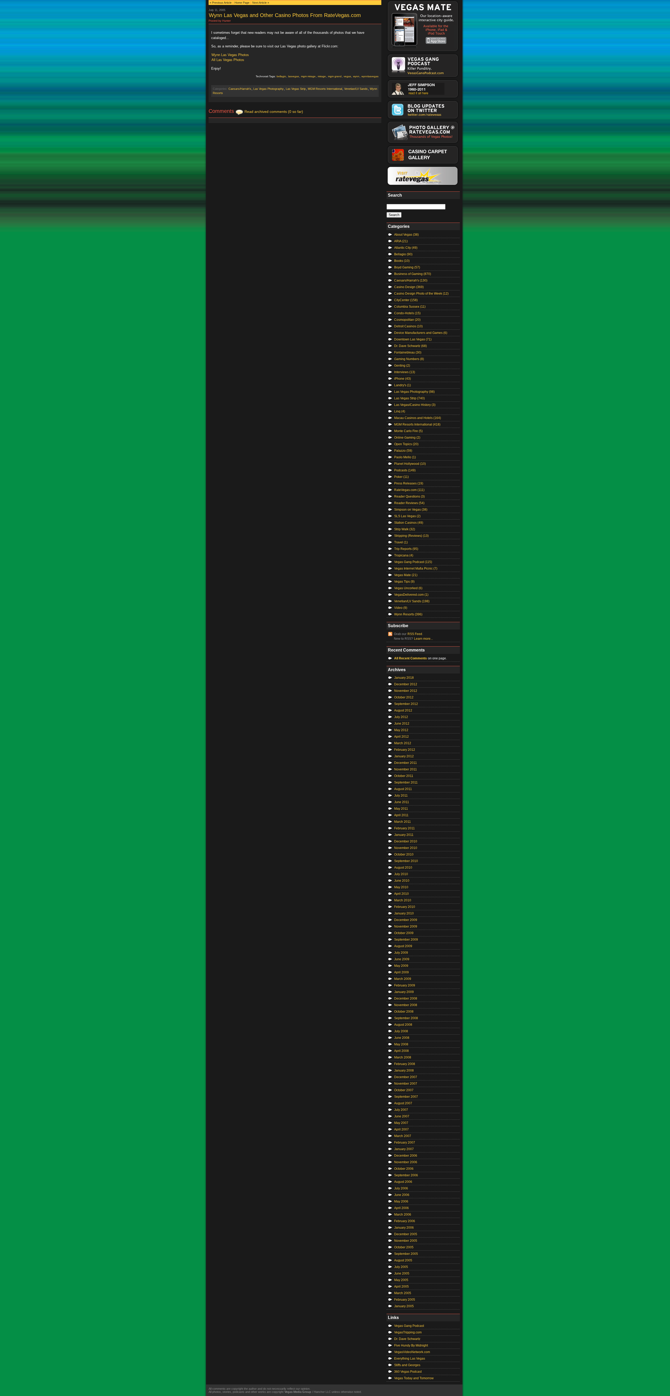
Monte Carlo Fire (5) (408, 431)
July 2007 (401, 1110)
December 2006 (405, 1155)
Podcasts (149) (405, 470)
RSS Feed (414, 634)
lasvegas (293, 76)
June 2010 (401, 880)
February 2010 (404, 907)
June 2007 (401, 1116)
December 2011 (405, 763)
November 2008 (405, 1005)
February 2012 (404, 750)
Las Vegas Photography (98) (414, 392)
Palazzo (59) (403, 451)
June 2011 (401, 802)
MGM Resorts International (325, 88)
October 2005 (404, 1247)
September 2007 (406, 1097)
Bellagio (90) (403, 254)
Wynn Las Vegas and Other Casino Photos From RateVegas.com (285, 15)
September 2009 (406, 939)
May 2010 (401, 887)
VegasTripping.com (408, 1332)
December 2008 (405, 998)
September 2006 (406, 1175)
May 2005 (401, 1280)
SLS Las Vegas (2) (407, 516)
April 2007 (401, 1129)
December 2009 (405, 920)
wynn (356, 76)
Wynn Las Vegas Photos (230, 55)
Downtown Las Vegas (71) (413, 339)
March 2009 (402, 979)
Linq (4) (399, 411)
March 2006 (402, 1214)
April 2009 (401, 972)
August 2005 (403, 1260)
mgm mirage (308, 76)
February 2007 (404, 1142)
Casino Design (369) (409, 287)
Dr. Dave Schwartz (407, 1339)
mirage (322, 76)
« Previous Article (221, 2)
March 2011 (402, 822)
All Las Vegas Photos (227, 60)
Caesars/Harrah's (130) (410, 280)
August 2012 (403, 710)
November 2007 (405, 1083)
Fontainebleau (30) (407, 352)
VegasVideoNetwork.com (412, 1352)
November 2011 (405, 769)
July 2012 (401, 717)
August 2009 (403, 946)
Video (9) (400, 608)
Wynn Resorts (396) (408, 614)
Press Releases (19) (408, 483)
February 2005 (404, 1299)
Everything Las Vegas (409, 1358)
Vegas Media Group (297, 1391)
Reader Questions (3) (409, 496)
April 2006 (401, 1208)
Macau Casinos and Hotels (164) (417, 418)
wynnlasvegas (369, 76)
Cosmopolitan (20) (407, 320)
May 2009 (401, 966)
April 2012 (401, 736)
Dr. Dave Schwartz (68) (410, 346)
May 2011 (401, 808)
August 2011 (403, 789)
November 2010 (405, 848)
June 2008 (401, 1038)
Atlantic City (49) (405, 248)
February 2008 (404, 1064)
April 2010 (401, 894)
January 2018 (404, 678)
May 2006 (401, 1201)
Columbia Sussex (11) (410, 306)
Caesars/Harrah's (239, 88)
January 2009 (404, 992)
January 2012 (404, 756)
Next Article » (260, 2)
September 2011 (406, 782)
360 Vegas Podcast (408, 1371)
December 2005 (405, 1234)
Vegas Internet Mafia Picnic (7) (415, 568)
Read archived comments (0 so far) (273, 111)
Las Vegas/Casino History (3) (415, 405)
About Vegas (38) (406, 234)
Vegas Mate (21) (405, 575)
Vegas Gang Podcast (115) (413, 562)
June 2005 (401, 1273)
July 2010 (401, 874)
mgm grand (335, 76)
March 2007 (402, 1136)
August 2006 (403, 1182)
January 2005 (404, 1306)
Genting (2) (402, 365)
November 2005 (405, 1241)
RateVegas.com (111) (409, 490)
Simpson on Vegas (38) (410, 509)
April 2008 (401, 1051)
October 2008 (404, 1011)
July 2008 (401, 1031)
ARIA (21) (401, 241)
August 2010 (403, 867)
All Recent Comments (410, 658)
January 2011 (404, 835)
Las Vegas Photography (268, 88)
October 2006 (404, 1169)
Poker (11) (401, 477)
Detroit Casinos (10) (408, 326)
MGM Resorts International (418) (417, 424)
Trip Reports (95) (406, 549)
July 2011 (401, 795)
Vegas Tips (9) (404, 581)
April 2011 (401, 815)
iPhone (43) (402, 378)
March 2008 (402, 1057)
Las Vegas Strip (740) (409, 398)
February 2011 (404, 828)
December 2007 (405, 1077)
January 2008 (404, 1070)
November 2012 (405, 691)
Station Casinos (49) (408, 523)
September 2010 (406, 861)
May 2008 (401, 1044)
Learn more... (423, 639)
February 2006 (404, 1221)
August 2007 (403, 1103)
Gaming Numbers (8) (409, 359)
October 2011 (403, 776)
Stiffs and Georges (407, 1365)
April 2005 (401, 1286)
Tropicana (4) (403, 555)
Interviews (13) (404, 372)
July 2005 (401, 1267)
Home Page (241, 2)
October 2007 (404, 1090)
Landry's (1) (402, 385)
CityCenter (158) (406, 300)
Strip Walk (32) (404, 529)
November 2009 (405, 926)
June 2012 (401, 723)
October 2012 (404, 697)
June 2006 (401, 1195)
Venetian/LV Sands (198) (411, 601)
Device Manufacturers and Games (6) (420, 333)
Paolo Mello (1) (405, 457)
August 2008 (403, 1025)
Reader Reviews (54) (409, 503)
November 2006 (405, 1162)
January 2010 (404, 913)
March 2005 (402, 1293)
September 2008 (406, 1018)
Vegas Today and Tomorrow (414, 1378)
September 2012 (406, 704)
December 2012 (405, 684)
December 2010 (405, 841)
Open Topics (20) (406, 444)
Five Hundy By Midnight (411, 1345)
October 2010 (404, 854)
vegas (347, 76)
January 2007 (404, 1149)
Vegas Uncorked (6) (408, 588)
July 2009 (401, 952)
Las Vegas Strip (296, 88)
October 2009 (404, 933)
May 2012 (401, 730)
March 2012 (402, 743)
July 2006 (401, 1188)
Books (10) (402, 261)
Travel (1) (401, 542)
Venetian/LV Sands (356, 88)
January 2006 (404, 1227)
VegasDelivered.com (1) (411, 595)
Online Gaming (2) (407, 437)
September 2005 (406, 1254)
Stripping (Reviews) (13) (411, 536)
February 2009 (404, 985)
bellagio (281, 76)
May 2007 (401, 1123)
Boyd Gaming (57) (407, 267)
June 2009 (401, 959)
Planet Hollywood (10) (410, 464)
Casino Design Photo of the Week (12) (421, 293)
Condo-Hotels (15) (407, 313)
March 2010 (402, 900)
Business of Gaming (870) (412, 274)
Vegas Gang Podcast (409, 1326)
